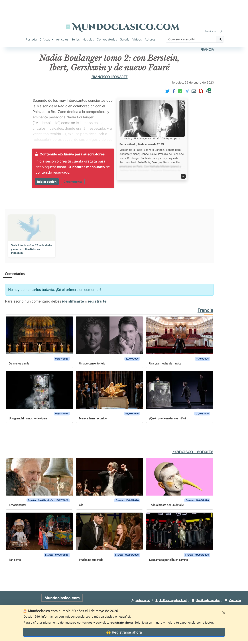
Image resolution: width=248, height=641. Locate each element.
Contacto (235, 600)
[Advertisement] (124, 8)
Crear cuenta (73, 181)
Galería (124, 39)
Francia (207, 50)
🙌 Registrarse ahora (124, 632)
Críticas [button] (45, 39)
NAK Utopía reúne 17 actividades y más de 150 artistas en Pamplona (31, 249)
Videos (137, 39)
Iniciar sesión (46, 181)
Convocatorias (107, 39)
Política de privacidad (173, 600)
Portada (31, 39)
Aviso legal (143, 600)
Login (220, 31)
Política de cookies (208, 600)
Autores (150, 39)
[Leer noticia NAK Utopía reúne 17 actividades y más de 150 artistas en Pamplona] (31, 227)
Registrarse (210, 31)
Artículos (62, 39)
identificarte (73, 301)
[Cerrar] (224, 613)
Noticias (88, 39)
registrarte (97, 301)
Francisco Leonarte (110, 77)
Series (75, 39)
